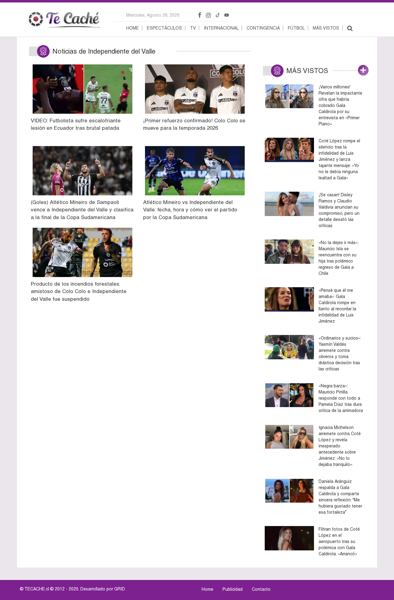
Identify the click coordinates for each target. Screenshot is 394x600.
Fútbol (296, 28)
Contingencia (263, 28)
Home (132, 28)
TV (193, 28)
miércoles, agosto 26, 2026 (152, 15)
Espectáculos (164, 28)
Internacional (221, 28)
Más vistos (326, 28)
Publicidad (233, 589)
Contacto (261, 589)
